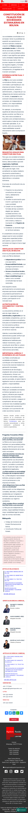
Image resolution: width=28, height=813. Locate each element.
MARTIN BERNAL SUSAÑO (15, 629)
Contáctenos (13, 421)
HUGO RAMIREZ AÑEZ (17, 616)
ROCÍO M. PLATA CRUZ (17, 640)
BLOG (23, 5)
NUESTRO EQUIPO (7, 8)
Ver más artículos (9, 594)
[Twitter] (20, 33)
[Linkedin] (22, 33)
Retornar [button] (14, 719)
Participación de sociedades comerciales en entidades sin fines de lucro (14, 584)
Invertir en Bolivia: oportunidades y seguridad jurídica (13, 590)
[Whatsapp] (24, 33)
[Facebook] (18, 33)
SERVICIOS (14, 5)
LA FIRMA (4, 5)
